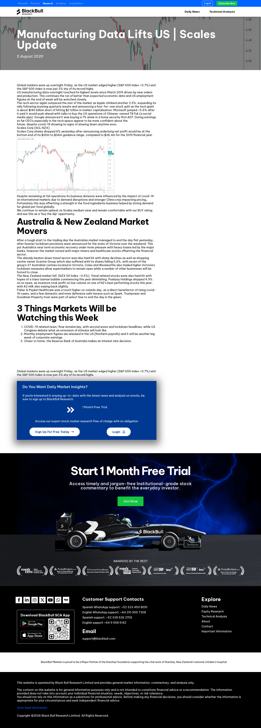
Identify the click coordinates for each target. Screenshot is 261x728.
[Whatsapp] (58, 600)
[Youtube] (50, 600)
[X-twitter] (42, 600)
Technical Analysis (222, 11)
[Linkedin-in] (26, 600)
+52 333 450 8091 (134, 607)
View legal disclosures (32, 707)
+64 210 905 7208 (133, 612)
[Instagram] (34, 600)
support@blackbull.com (98, 638)
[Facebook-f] (19, 600)
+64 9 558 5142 (115, 622)
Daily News (192, 11)
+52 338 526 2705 (119, 617)
